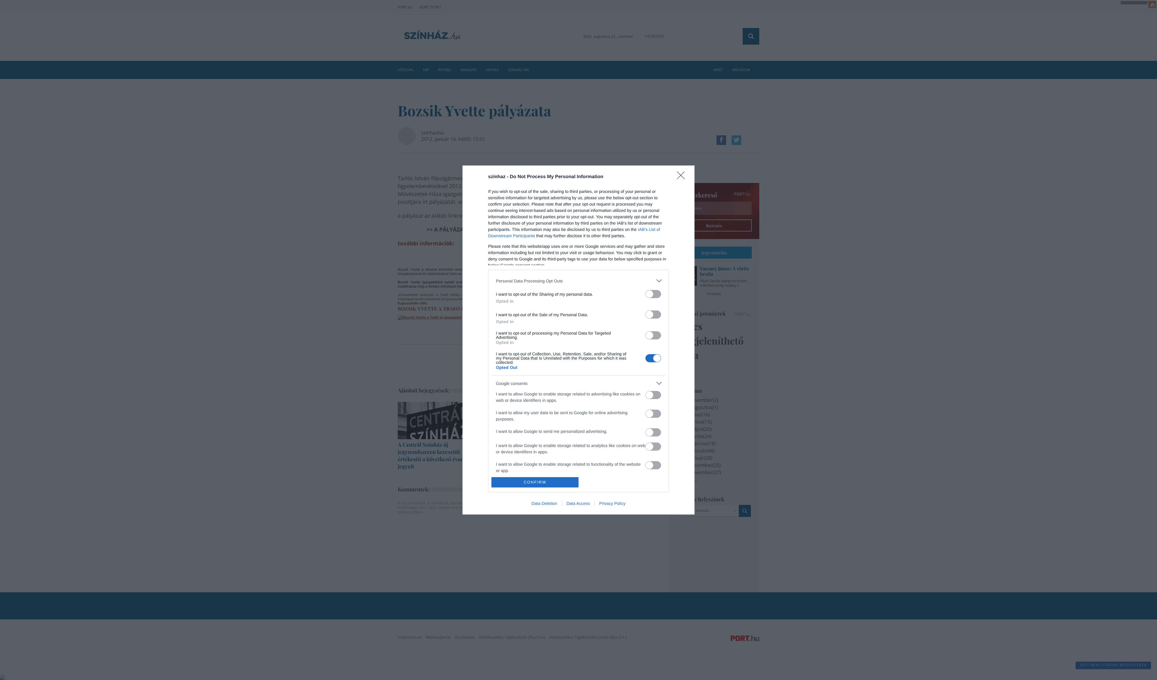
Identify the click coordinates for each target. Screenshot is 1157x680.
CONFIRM (535, 482)
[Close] (682, 177)
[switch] (653, 294)
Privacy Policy (612, 503)
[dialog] (578, 340)
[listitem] (578, 281)
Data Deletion (544, 503)
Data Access (578, 503)
